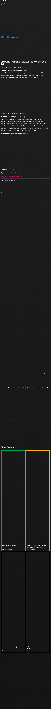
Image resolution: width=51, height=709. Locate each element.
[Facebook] (3, 387)
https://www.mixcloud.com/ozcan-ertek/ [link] (12, 176)
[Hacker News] (28, 387)
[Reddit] (23, 387)
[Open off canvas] (47, 2)
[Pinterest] (13, 387)
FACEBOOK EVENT (8, 181)
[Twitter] (8, 387)
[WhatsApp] (42, 387)
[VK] (32, 387)
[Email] (47, 387)
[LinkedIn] (18, 387)
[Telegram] (37, 387)
